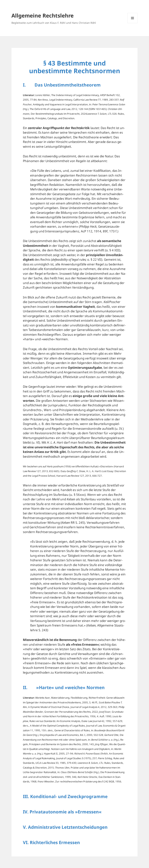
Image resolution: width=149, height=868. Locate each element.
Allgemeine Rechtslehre (42, 15)
